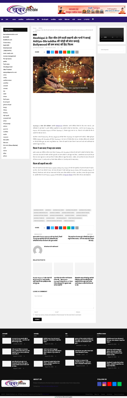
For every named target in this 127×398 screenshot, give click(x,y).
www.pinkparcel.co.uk (9, 72)
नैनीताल (5, 110)
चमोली (4, 94)
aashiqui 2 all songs (58, 210)
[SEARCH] (122, 50)
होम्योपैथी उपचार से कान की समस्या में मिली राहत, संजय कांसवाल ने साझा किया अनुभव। (52, 340)
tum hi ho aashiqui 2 (39, 220)
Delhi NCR (6, 45)
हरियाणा (5, 156)
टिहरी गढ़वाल (6, 99)
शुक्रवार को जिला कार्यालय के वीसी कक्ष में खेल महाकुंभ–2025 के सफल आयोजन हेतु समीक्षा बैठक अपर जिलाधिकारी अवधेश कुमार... (84, 341)
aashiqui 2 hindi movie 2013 (41, 212)
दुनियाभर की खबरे (7, 104)
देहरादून (5, 107)
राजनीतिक (53, 19)
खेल (38, 19)
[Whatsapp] (119, 384)
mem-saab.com (8, 53)
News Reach (46, 394)
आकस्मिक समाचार (30, 19)
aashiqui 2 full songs (84, 210)
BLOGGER (6, 37)
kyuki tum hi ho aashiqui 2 (75, 218)
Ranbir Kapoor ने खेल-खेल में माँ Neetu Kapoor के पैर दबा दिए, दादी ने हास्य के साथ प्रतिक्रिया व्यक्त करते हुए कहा (42, 280)
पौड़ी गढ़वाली (6, 115)
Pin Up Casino (7, 59)
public (5, 61)
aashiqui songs (50, 218)
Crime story (6, 42)
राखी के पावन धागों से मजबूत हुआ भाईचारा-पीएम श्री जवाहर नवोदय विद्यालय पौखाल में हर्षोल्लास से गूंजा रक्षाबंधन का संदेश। (52, 352)
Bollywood (59, 126)
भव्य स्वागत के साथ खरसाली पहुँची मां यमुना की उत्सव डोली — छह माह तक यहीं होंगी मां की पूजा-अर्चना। (20, 340)
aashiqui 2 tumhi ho (39, 218)
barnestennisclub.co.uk (10, 34)
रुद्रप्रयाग (5, 137)
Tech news (6, 64)
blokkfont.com (7, 40)
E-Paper (86, 19)
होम (2, 19)
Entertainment (7, 48)
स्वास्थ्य (79, 19)
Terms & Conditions (119, 394)
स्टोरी (73, 19)
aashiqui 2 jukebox (55, 212)
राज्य (7, 19)
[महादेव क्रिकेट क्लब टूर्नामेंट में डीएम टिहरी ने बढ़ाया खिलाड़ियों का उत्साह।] (69, 353)
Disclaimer (109, 394)
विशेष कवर (67, 19)
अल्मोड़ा (5, 77)
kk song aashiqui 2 (61, 218)
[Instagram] (104, 384)
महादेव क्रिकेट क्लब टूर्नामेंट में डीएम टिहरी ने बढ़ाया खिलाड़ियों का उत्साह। (84, 351)
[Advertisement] (63, 110)
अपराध (14, 19)
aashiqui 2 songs (69, 215)
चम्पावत (5, 96)
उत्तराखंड (5, 88)
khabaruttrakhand (39, 47)
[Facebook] (99, 384)
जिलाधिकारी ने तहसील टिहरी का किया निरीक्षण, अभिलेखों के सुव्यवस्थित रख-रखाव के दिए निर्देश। (52, 363)
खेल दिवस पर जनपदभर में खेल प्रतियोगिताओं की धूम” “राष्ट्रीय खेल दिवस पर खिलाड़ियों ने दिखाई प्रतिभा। (83, 362)
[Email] (114, 384)
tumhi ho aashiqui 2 (69, 220)
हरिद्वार (4, 153)
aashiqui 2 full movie (71, 210)
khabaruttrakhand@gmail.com (49, 386)
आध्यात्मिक (20, 19)
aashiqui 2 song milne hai (56, 215)
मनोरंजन (34, 34)
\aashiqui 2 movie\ (38, 210)
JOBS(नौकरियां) (7, 50)
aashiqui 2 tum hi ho (81, 215)
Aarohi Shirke (68, 175)
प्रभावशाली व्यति (7, 118)
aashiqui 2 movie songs (68, 212)
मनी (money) (6, 123)
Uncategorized (7, 67)
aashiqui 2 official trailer (41, 215)
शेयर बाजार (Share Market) (10, 145)
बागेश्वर (5, 121)
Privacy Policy (89, 394)
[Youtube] (109, 384)
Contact (103, 394)
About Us (96, 394)
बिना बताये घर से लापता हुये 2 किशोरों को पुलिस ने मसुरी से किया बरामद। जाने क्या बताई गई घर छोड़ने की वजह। (81, 239)
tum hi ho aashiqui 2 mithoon (54, 220)
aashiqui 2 (48, 210)
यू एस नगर (5, 129)
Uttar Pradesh (7, 69)
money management (9, 56)
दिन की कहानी (45, 19)
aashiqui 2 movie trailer (82, 212)
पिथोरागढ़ (5, 113)
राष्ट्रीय (60, 19)
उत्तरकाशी (5, 86)
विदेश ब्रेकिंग (6, 140)
